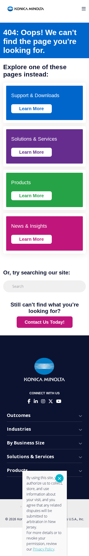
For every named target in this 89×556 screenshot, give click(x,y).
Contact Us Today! (45, 322)
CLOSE (59, 478)
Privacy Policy (43, 549)
